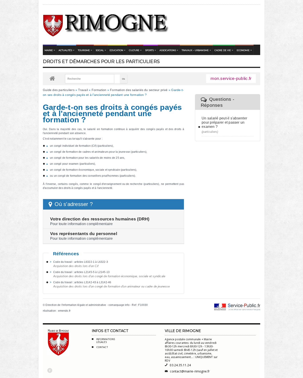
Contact (102, 347)
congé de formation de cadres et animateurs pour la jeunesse (92, 151)
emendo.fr (64, 310)
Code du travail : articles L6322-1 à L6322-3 (80, 261)
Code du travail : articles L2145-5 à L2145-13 (81, 272)
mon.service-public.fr (231, 78)
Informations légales (105, 341)
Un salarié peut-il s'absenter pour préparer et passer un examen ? (224, 122)
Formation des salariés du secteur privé (138, 90)
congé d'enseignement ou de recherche (117, 184)
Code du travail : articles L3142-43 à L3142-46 (82, 282)
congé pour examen (66, 163)
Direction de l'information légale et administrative (75, 305)
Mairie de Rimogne (106, 24)
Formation (99, 90)
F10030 (143, 305)
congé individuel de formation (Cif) (75, 145)
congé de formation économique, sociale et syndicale (87, 169)
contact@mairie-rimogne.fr (187, 371)
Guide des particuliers (59, 90)
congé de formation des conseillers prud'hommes (88, 175)
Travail (83, 90)
